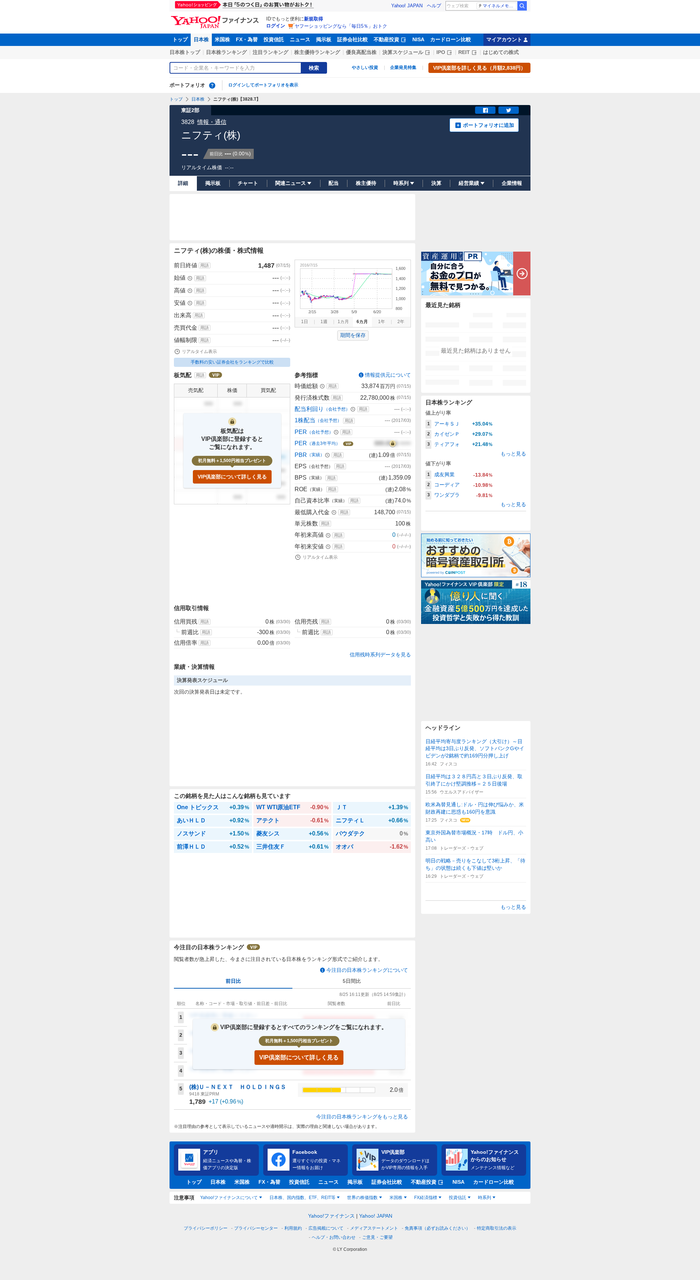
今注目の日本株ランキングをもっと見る (362, 1117)
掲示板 (323, 39)
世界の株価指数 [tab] (362, 1197)
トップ (180, 39)
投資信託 (274, 39)
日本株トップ (185, 52)
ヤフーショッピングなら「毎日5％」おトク (341, 26)
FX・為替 (247, 39)
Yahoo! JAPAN (407, 5)
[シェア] (485, 110)
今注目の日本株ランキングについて (367, 970)
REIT (464, 52)
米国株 (222, 39)
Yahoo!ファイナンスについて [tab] (229, 1197)
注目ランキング (270, 52)
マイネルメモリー (500, 5)
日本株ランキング (226, 52)
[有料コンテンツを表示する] (392, 443)
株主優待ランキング (317, 52)
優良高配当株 (361, 52)
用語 (204, 265)
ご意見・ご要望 (377, 1237)
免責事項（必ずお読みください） (437, 1228)
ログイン (275, 25)
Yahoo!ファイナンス (331, 1216)
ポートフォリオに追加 (488, 125)
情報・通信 (211, 122)
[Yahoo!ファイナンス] (216, 18)
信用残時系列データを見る (380, 655)
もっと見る (513, 454)
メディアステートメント (374, 1228)
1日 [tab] (304, 321)
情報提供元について (388, 375)
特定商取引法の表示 (496, 1228)
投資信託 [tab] (457, 1197)
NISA (418, 39)
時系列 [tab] (484, 1197)
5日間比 (352, 981)
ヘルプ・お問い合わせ (333, 1237)
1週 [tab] (323, 321)
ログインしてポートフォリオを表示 (263, 85)
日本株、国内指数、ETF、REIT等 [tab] (302, 1197)
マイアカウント (504, 39)
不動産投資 (386, 39)
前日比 (233, 981)
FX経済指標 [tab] (425, 1197)
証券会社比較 (352, 39)
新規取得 (313, 19)
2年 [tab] (400, 321)
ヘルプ (434, 5)
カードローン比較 (450, 39)
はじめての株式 (501, 52)
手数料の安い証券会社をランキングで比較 (232, 362)
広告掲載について (325, 1228)
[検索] (522, 6)
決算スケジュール (402, 52)
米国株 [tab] (395, 1197)
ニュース (300, 39)
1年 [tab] (381, 321)
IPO (440, 52)
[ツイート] (508, 110)
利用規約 (293, 1228)
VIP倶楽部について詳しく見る (232, 477)
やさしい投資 (365, 67)
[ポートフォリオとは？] (212, 85)
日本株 (201, 39)
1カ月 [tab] (343, 321)
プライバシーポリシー (206, 1228)
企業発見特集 (403, 67)
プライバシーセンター (256, 1228)
